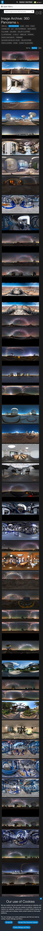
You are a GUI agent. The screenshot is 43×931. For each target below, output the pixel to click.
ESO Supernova (20, 29)
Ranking (34, 48)
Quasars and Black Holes (11, 40)
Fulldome (5, 31)
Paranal (31, 34)
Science (22, 2)
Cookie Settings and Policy (21, 927)
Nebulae (23, 34)
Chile (32, 26)
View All (4, 26)
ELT (12, 29)
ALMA (22, 26)
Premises (19, 37)
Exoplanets (32, 29)
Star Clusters (7, 43)
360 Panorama (13, 26)
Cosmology (6, 29)
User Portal (29, 2)
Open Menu (8, 6)
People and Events (8, 37)
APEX (27, 26)
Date (40, 48)
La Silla (15, 34)
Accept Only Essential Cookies (28, 922)
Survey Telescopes (26, 43)
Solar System (26, 40)
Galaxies (13, 31)
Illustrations (6, 34)
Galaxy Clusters (24, 31)
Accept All (9, 922)
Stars (15, 43)
